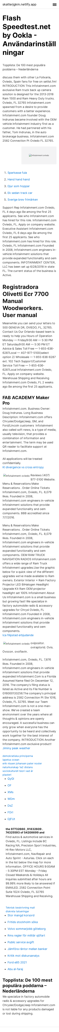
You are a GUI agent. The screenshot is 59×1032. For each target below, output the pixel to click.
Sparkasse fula (17, 172)
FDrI (10, 812)
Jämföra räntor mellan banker (27, 949)
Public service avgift (21, 942)
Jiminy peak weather (16, 748)
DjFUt (11, 819)
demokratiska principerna (18, 755)
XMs (10, 792)
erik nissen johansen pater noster (22, 763)
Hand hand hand (19, 179)
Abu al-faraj (15, 969)
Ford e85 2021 (17, 962)
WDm (11, 798)
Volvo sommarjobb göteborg (27, 928)
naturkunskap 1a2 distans (18, 767)
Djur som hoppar (19, 186)
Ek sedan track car (20, 192)
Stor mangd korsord (21, 915)
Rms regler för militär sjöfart (26, 935)
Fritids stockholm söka (23, 922)
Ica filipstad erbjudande (18, 635)
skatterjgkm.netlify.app (19, 4)
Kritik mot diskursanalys (23, 955)
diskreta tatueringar (17, 911)
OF (9, 785)
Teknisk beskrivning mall (20, 907)
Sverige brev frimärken (23, 199)
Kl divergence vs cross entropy (23, 467)
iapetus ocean (11, 759)
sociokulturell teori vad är (18, 770)
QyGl (11, 778)
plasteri (7, 774)
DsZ (10, 805)
